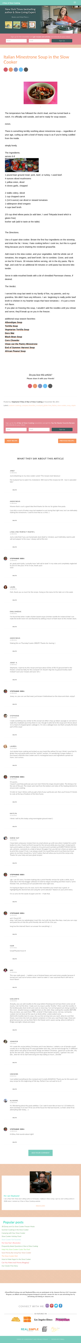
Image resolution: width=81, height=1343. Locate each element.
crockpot (39, 405)
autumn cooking (15, 405)
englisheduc (16, 611)
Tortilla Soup (11, 326)
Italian (54, 405)
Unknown (14, 1074)
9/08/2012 (13, 1076)
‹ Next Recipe (11, 441)
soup (68, 405)
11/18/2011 (13, 972)
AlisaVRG (14, 1100)
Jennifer (14, 1041)
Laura (12, 587)
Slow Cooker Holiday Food (11, 1236)
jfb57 (12, 471)
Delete (15, 489)
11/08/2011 (13, 472)
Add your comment (40, 1153)
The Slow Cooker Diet (10, 1256)
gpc (11, 970)
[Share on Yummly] (11, 69)
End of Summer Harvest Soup (20, 347)
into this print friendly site (32, 922)
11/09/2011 (13, 664)
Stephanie (14, 716)
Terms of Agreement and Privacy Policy (32, 1339)
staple (73, 405)
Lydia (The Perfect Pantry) (22, 532)
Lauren (13, 746)
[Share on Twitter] (21, 69)
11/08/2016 (13, 1102)
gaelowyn (14, 999)
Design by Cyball (57, 1339)
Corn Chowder (12, 340)
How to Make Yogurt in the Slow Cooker (16, 1259)
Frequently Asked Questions (20, 1246)
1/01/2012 (13, 1043)
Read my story (40, 1205)
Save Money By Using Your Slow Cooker (16, 1253)
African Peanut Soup (15, 351)
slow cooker (61, 405)
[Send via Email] (26, 69)
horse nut (14, 838)
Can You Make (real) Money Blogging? (15, 1262)
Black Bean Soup (13, 337)
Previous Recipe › (67, 441)
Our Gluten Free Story (10, 1266)
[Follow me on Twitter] (56, 1306)
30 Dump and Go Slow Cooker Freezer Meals (18, 1226)
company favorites (28, 405)
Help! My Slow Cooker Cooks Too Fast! (16, 1249)
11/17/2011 (13, 947)
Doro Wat (9, 333)
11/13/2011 (13, 748)
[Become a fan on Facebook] (60, 1306)
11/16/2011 (13, 840)
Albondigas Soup (13, 322)
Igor (12, 946)
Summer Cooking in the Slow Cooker (15, 1230)
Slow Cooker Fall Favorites (11, 1240)
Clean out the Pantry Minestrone (21, 344)
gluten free (47, 405)
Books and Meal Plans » (20, 17)
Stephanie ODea (17, 558)
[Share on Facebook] (16, 69)
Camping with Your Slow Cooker (13, 1233)
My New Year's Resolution (11, 1243)
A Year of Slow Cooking (11, 3)
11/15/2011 (13, 815)
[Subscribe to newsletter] (47, 1306)
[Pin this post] (6, 69)
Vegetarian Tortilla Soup (17, 329)
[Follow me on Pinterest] (51, 1306)
